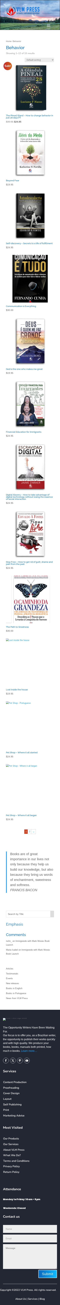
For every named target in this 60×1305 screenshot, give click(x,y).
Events (9, 978)
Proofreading (11, 1088)
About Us (20, 1299)
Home (9, 41)
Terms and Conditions (16, 1161)
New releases (12, 983)
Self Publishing (12, 1104)
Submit (47, 1274)
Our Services (10, 1144)
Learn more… (29, 1050)
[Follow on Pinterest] (20, 1060)
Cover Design (11, 1093)
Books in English (14, 988)
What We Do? (12, 1155)
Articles (9, 968)
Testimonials (12, 973)
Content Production (14, 1082)
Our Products (11, 1138)
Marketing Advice (13, 1115)
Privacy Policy (11, 1166)
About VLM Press (13, 1150)
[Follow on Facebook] (6, 1060)
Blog (42, 1299)
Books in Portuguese (16, 993)
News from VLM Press (17, 998)
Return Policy (11, 1172)
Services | (34, 1299)
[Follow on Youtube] (27, 1060)
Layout (7, 1099)
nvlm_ (9, 941)
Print (6, 1110)
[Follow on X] (13, 1060)
